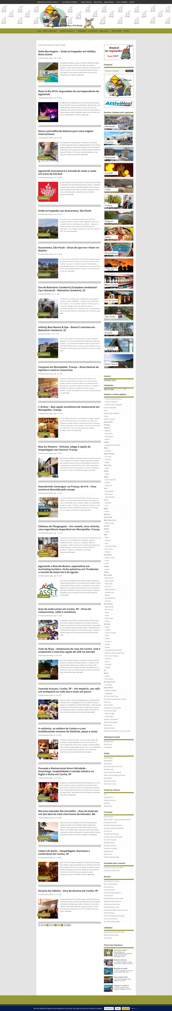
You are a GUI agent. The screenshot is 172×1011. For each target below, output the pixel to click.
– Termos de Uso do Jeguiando (113, 404)
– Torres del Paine (109, 497)
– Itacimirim (107, 540)
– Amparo (106, 627)
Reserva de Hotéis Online (111, 935)
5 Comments (44, 798)
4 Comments (44, 198)
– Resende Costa (109, 592)
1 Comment (44, 78)
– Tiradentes (107, 601)
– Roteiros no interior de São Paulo (114, 653)
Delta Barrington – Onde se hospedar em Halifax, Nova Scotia (67, 53)
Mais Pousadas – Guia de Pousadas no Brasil (117, 819)
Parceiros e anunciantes (111, 719)
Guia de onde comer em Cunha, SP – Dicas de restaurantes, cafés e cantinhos (64, 610)
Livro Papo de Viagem (70, 2)
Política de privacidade (110, 722)
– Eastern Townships (110, 480)
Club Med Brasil (108, 895)
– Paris (106, 505)
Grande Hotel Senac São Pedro (113, 766)
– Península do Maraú (110, 546)
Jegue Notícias (109, 2)
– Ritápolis (107, 595)
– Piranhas (107, 531)
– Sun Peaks (107, 456)
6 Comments (44, 596)
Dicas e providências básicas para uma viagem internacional (65, 132)
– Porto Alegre (108, 685)
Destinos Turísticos (67, 31)
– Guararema (107, 641)
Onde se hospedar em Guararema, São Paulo (64, 210)
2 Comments (44, 158)
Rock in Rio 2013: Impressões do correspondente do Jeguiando (68, 93)
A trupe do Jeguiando (110, 407)
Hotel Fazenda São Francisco (112, 772)
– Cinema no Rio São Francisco (113, 399)
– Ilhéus (106, 537)
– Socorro (106, 661)
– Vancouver (107, 459)
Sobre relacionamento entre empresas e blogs (117, 731)
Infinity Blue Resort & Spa (111, 907)
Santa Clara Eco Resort (111, 918)
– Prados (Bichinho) (109, 589)
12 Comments (43, 275)
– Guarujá (106, 644)
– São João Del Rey (109, 598)
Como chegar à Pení (121, 977)
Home (39, 31)
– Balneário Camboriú (110, 690)
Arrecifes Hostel (108, 741)
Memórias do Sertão (120, 968)
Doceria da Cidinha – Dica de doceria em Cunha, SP (68, 890)
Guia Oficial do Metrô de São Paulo (114, 932)
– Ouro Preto (107, 586)
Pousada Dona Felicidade (111, 834)
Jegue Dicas (98, 2)
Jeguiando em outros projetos (48, 2)
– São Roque (107, 664)
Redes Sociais (117, 31)
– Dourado (107, 638)
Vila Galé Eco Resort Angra (112, 921)
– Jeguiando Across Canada (112, 445)
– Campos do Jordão (110, 633)
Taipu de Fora (108, 854)
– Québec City (108, 485)
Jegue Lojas (104, 31)
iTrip (105, 794)
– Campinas (107, 630)
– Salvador (107, 552)
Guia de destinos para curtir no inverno (115, 699)
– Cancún (106, 511)
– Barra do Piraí (108, 609)
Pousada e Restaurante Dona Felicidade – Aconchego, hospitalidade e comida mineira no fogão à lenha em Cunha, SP (66, 771)
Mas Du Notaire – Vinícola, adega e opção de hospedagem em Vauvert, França (64, 448)
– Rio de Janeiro (108, 618)
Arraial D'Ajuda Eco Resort (111, 881)
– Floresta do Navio (109, 557)
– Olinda (106, 560)
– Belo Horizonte (108, 578)
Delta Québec (108, 763)
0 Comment (44, 314)
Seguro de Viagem (109, 728)
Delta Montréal (108, 761)
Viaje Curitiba (108, 938)
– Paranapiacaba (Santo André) (113, 650)
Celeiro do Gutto (108, 816)
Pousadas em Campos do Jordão (113, 867)
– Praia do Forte (108, 549)
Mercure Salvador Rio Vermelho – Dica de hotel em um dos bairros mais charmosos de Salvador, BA (68, 812)
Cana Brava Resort (109, 890)
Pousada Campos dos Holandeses (114, 828)
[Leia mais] (80, 75)
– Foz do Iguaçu (108, 679)
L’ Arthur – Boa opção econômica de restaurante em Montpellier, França (69, 408)
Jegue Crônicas (86, 2)
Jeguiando (48, 16)
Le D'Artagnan (108, 747)
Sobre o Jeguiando (50, 31)
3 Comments (44, 235)
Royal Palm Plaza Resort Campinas (114, 916)
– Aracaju (106, 569)
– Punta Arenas (108, 494)
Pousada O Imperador (110, 840)
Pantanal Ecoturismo (110, 800)
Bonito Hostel (108, 744)
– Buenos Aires (108, 433)
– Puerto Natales (109, 491)
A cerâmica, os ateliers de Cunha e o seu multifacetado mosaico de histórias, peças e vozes (67, 730)
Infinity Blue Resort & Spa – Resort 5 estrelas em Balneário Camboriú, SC (66, 328)
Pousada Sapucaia (109, 842)
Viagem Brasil (108, 806)
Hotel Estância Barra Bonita (112, 904)
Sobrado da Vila (108, 851)
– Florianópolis (108, 693)
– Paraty (106, 615)
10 (58, 925)
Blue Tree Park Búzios (110, 884)
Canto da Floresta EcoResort (112, 893)
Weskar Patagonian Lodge (111, 857)
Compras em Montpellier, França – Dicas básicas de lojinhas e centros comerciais (68, 368)
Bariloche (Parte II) (120, 960)
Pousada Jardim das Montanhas (113, 837)
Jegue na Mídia (108, 705)
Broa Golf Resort (109, 887)
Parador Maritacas (109, 913)
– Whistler (107, 462)
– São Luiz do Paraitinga (111, 656)
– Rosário (106, 439)
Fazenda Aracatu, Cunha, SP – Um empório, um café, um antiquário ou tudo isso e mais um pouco (69, 690)
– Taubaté (107, 667)
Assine (131, 2)
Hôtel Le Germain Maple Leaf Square (114, 775)
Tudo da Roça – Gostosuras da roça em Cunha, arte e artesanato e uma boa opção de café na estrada (69, 650)
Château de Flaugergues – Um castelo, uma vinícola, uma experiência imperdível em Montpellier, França (69, 528)
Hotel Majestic (108, 778)
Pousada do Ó (108, 831)
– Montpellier (107, 503)
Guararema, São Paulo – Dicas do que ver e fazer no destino (68, 249)
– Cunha (106, 635)
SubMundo (107, 803)
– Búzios (106, 612)
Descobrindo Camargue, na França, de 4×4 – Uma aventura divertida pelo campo (67, 488)
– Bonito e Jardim (109, 523)
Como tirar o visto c (120, 950)
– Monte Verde (108, 583)
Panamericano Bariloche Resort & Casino (116, 910)
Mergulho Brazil (108, 797)
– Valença (107, 621)
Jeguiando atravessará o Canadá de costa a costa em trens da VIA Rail (67, 172)
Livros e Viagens (122, 2)
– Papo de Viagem (109, 713)
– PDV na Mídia (108, 716)
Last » (68, 925)
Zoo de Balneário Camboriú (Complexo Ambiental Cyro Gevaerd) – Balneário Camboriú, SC (67, 289)
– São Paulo (107, 659)
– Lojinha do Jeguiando (110, 402)
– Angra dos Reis (109, 607)
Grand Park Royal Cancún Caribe (113, 898)
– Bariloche (107, 430)
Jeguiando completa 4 (121, 985)
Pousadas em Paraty (110, 845)
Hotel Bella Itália (108, 769)
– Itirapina (107, 647)
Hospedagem (82, 31)
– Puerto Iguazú (108, 436)
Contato (126, 31)
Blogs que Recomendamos (111, 413)
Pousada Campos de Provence (113, 825)
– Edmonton (107, 451)
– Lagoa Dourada (109, 581)
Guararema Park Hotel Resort (112, 901)
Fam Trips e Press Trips (111, 696)
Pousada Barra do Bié (110, 822)
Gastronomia (93, 31)
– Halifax (106, 468)
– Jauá (106, 543)
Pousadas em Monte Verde (112, 870)
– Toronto (106, 474)
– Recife (106, 563)
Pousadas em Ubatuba (110, 848)
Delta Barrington (108, 758)
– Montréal (107, 482)
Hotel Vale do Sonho (110, 781)
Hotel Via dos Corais (110, 784)
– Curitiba (106, 676)
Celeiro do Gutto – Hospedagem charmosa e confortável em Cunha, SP (64, 852)
